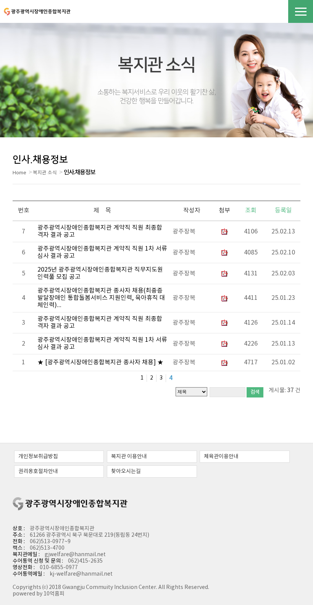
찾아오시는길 (126, 471)
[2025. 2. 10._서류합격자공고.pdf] (224, 252)
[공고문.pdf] (224, 343)
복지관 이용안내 (129, 457)
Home (19, 173)
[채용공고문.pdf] (224, 297)
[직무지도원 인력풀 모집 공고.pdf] (224, 273)
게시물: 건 (284, 390)
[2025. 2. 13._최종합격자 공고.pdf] (224, 231)
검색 (255, 392)
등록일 (283, 210)
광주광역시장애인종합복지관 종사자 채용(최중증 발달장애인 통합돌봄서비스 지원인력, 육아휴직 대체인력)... (101, 298)
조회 (251, 210)
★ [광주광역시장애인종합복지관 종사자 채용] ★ (100, 362)
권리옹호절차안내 (38, 471)
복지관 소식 (45, 173)
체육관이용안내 (221, 457)
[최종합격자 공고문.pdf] (224, 322)
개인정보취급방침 (38, 457)
